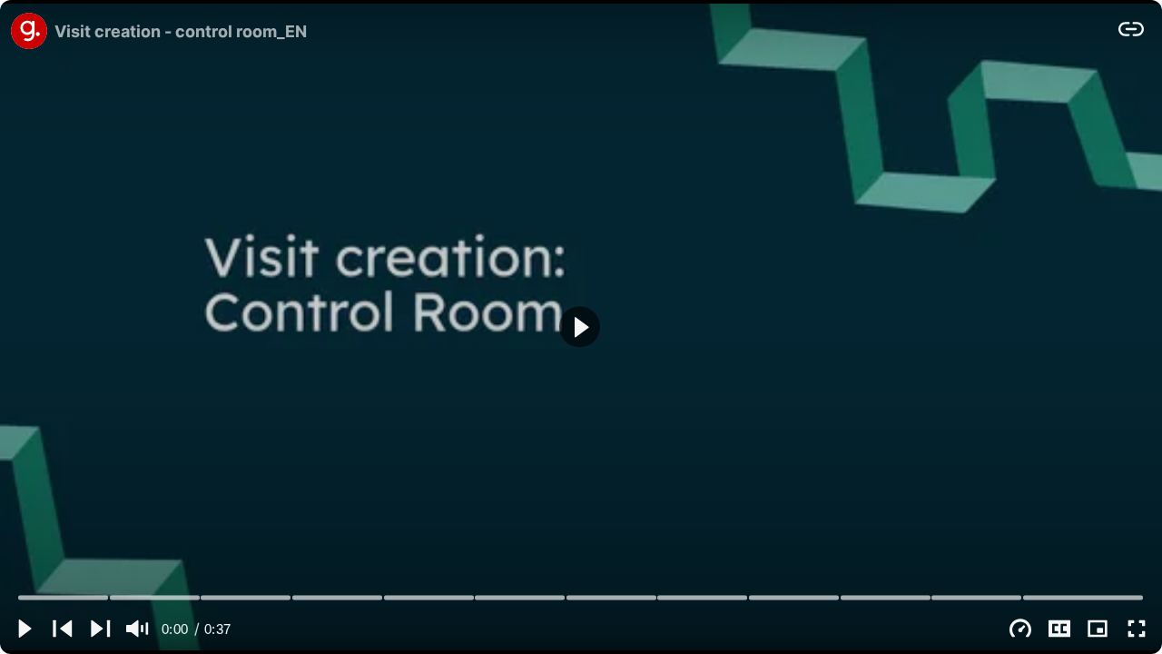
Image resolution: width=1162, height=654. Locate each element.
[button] (579, 326)
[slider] (581, 597)
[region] (581, 327)
